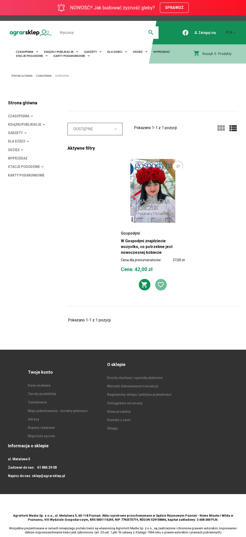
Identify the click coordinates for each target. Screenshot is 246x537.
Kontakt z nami (118, 420)
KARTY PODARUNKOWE (70, 55)
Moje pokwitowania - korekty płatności (58, 411)
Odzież (138, 51)
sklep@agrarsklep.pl (48, 476)
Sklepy (112, 428)
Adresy (33, 419)
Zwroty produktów (42, 394)
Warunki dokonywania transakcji (132, 386)
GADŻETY (15, 133)
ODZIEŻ (13, 150)
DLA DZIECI (115, 51)
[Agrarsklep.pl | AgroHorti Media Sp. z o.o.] (31, 32)
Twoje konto (40, 372)
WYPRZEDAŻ (161, 51)
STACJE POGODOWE (30, 55)
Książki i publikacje (59, 51)
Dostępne (83, 129)
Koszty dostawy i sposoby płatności (135, 378)
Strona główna (22, 102)
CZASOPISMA (25, 51)
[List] (233, 128)
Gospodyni (130, 233)
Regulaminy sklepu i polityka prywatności (139, 394)
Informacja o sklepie (28, 445)
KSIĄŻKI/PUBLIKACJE (24, 124)
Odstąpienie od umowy (124, 403)
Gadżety (91, 51)
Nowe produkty (119, 411)
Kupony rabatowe (41, 428)
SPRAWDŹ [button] (174, 7)
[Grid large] (221, 128)
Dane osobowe (39, 385)
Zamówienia (37, 402)
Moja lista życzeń (41, 436)
